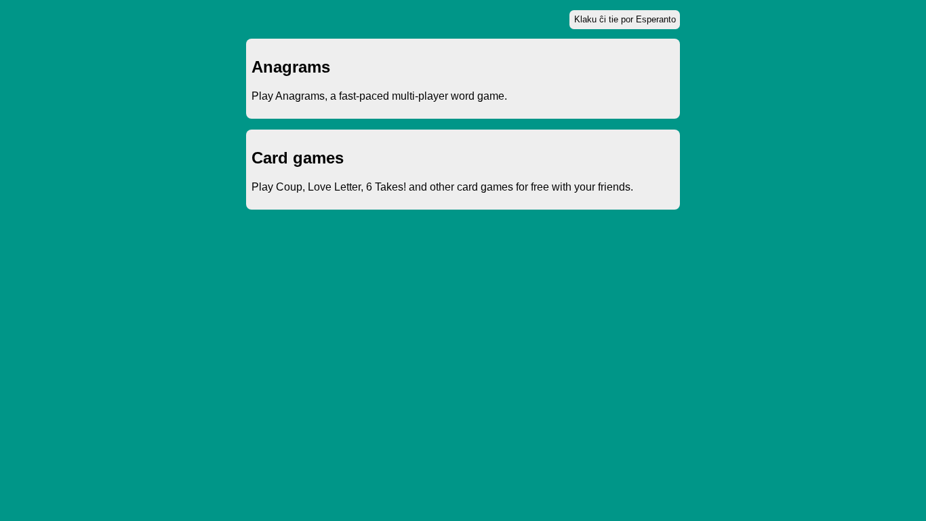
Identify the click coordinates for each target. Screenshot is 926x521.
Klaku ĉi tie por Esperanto (625, 19)
